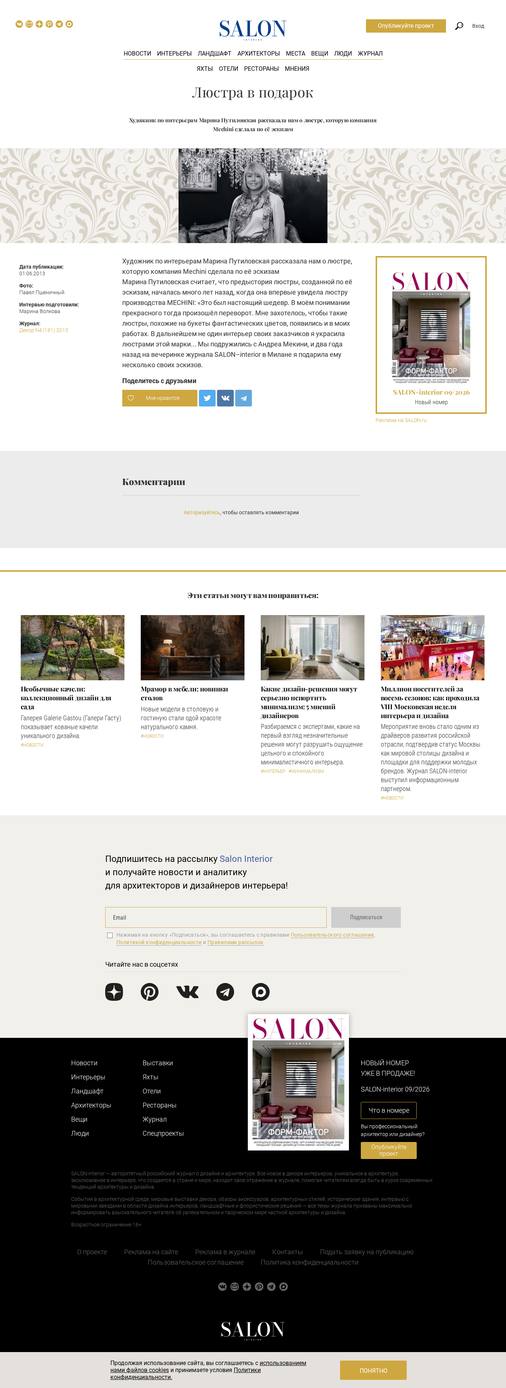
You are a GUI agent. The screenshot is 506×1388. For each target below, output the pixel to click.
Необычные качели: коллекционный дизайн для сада (66, 697)
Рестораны (261, 68)
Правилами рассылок (235, 942)
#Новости (32, 745)
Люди (343, 53)
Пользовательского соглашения (332, 935)
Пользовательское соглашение (196, 1262)
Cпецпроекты (163, 1133)
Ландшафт (215, 53)
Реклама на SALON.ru (401, 420)
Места (295, 53)
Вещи (319, 53)
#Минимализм (306, 771)
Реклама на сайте (151, 1252)
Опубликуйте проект (406, 25)
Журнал (370, 53)
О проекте (92, 1252)
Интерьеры (174, 53)
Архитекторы (258, 53)
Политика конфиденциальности (310, 1262)
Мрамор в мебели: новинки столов (185, 693)
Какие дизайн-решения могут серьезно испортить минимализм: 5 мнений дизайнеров (309, 702)
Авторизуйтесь (202, 512)
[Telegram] (243, 398)
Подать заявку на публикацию (367, 1252)
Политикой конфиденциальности (159, 942)
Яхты (205, 68)
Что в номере (389, 1110)
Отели (228, 68)
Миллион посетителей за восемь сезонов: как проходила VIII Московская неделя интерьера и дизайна (430, 702)
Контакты (287, 1252)
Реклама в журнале (225, 1252)
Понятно (373, 1370)
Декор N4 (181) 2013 (43, 330)
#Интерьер (273, 771)
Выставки (158, 1063)
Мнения (297, 68)
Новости (137, 53)
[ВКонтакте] (225, 398)
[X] (207, 398)
